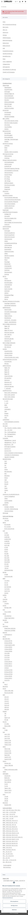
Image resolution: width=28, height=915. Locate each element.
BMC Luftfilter (6, 118)
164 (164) (6, 520)
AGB (4, 48)
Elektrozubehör (8, 156)
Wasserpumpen (8, 272)
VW (5, 492)
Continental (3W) (8, 576)
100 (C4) (6, 568)
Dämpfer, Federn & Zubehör (11, 151)
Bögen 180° (7, 326)
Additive (6, 293)
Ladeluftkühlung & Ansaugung (10, 212)
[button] (20, 1)
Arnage (6, 574)
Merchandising (7, 867)
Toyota (4, 771)
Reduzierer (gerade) (9, 332)
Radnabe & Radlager (9, 116)
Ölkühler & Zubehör (9, 255)
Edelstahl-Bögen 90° (9, 93)
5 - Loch (6, 403)
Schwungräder (7, 266)
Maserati (5, 632)
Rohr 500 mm (7, 347)
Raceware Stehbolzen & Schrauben (11, 301)
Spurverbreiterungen (8, 399)
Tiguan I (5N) (7, 788)
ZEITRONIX (5, 504)
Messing (6, 363)
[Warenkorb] (25, 1)
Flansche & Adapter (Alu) (10, 218)
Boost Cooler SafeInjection (10, 392)
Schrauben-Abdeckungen (10, 311)
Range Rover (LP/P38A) (9, 630)
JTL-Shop (16, 913)
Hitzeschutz (5, 191)
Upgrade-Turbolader (9, 457)
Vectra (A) (6, 705)
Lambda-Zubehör (8, 208)
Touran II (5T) (7, 792)
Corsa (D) (6, 703)
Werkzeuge (5, 513)
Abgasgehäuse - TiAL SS (10, 442)
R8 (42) (6, 551)
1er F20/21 (6, 580)
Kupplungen (6, 210)
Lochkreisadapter (7, 226)
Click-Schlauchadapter (9, 203)
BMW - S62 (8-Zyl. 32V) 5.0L (9, 849)
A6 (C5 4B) (6, 545)
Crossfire (6, 603)
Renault (6, 484)
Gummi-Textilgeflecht (9, 496)
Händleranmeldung (7, 53)
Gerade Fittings (8, 174)
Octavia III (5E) (7, 753)
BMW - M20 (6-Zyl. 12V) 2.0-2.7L (10, 820)
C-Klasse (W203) (8, 649)
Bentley (4, 572)
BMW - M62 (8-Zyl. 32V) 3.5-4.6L (10, 835)
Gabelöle (6, 297)
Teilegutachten (6, 64)
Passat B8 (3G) (7, 780)
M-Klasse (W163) (8, 672)
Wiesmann (5, 802)
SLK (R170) (6, 680)
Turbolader (5, 438)
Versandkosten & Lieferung (9, 69)
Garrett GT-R (7, 448)
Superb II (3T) (7, 757)
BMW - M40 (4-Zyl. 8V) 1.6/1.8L (10, 822)
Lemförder (6, 145)
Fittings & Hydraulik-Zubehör (10, 160)
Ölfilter (6, 253)
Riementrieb (7, 264)
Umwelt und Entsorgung (8, 72)
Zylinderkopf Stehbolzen (10, 305)
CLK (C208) (6, 653)
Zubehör (6, 129)
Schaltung (6, 158)
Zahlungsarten (6, 67)
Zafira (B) (6, 709)
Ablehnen (14, 909)
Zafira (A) (6, 707)
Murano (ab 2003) (8, 692)
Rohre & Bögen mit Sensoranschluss (13, 222)
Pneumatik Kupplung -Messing (11, 168)
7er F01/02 (6, 589)
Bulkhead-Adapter (8, 183)
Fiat (5, 465)
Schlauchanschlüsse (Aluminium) (12, 199)
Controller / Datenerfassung (11, 509)
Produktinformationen (8, 51)
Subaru (6, 490)
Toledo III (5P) (7, 742)
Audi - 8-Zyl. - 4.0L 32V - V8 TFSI (10, 816)
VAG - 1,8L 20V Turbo (8, 853)
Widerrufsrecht (6, 45)
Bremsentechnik (7, 131)
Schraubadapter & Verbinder (11, 170)
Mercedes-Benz (8, 471)
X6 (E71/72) (7, 591)
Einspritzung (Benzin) (9, 232)
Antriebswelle (7, 112)
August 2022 (6, 878)
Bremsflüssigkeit (8, 135)
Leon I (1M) (7, 734)
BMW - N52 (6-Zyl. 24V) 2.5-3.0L (10, 841)
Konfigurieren (14, 905)
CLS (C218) (6, 657)
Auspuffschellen (8, 89)
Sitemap (5, 35)
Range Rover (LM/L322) (9, 628)
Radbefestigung (6, 307)
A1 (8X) (6, 533)
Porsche (6, 415)
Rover (4, 728)
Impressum (5, 32)
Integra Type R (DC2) (9, 618)
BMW (5, 405)
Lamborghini (7, 409)
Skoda (5, 488)
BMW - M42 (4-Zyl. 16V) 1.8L (9, 824)
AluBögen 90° (7, 214)
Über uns (5, 29)
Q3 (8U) (6, 549)
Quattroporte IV (8, 634)
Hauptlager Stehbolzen (10, 303)
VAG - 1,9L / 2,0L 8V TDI (8, 855)
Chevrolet (5, 599)
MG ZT (6, 684)
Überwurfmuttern (8, 172)
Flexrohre (6, 100)
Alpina (4, 522)
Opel (5, 411)
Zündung (6, 274)
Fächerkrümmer (8, 239)
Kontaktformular (7, 56)
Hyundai (5, 620)
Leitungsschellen (8, 353)
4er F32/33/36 (7, 586)
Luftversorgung (8, 245)
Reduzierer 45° (8, 382)
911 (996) (6, 724)
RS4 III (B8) (6, 560)
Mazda (4, 636)
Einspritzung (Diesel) (9, 235)
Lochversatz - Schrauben (10, 320)
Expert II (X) (7, 717)
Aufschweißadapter (9, 162)
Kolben (6, 241)
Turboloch (6, 193)
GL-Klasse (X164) (8, 670)
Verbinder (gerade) (8, 338)
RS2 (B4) (6, 553)
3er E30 (6, 584)
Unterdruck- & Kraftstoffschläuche (11, 494)
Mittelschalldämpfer (9, 102)
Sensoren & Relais (8, 511)
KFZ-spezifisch (7, 378)
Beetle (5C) (7, 777)
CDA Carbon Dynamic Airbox (11, 120)
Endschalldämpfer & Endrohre (11, 421)
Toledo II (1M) (7, 740)
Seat (5, 486)
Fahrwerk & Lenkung (8, 143)
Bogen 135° (7, 367)
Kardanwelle (7, 114)
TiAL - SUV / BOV (8, 430)
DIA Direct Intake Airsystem (11, 122)
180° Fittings (7, 181)
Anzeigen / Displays (9, 506)
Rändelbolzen (7, 318)
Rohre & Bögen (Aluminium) (9, 324)
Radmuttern (7, 313)
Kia (3, 624)
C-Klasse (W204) (8, 651)
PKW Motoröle (7, 280)
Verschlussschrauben (9, 185)
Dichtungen (7, 91)
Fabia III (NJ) (7, 748)
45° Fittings (7, 176)
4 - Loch (6, 401)
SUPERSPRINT (6, 419)
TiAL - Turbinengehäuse (10, 432)
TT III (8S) (6, 566)
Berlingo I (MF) (7, 607)
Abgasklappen (7, 87)
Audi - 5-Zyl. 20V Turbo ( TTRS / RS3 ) (11, 810)
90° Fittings (7, 178)
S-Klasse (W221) (8, 678)
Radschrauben (7, 309)
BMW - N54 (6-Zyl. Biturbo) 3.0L (10, 843)
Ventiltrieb (6, 270)
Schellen (5, 349)
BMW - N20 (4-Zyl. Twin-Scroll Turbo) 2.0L (13, 837)
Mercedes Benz (6, 638)
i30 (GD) (6, 622)
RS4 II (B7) (6, 557)
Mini (5, 473)
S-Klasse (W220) (8, 676)
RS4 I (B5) (6, 555)
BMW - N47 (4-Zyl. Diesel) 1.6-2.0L (11, 839)
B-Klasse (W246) (8, 643)
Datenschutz (6, 43)
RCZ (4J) (6, 719)
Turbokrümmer (8, 268)
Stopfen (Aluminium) (9, 205)
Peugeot (6, 413)
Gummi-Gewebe (8, 500)
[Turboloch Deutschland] (8, 1)
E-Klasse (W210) (8, 661)
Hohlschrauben (8, 164)
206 (5, 713)
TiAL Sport (5, 426)
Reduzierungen (8, 104)
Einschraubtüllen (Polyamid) (11, 201)
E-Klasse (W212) (8, 665)
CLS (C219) (6, 659)
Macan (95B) (7, 726)
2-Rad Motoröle (8, 284)
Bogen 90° (6, 374)
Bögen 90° (6, 328)
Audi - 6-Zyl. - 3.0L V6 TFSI (9, 814)
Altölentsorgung (6, 37)
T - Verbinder (7, 388)
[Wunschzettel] (22, 1)
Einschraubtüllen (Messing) (11, 197)
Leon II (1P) (7, 736)
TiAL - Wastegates (8, 436)
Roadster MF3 (7, 804)
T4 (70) (6, 784)
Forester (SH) (7, 763)
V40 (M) (6, 800)
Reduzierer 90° (8, 384)
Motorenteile (6, 228)
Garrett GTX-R (7, 450)
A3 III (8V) (6, 535)
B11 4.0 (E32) (7, 526)
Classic (6, 278)
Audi (5, 461)
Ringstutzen (7, 189)
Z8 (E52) (6, 593)
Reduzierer (7, 380)
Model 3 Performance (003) (10, 769)
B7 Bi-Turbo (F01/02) (9, 528)
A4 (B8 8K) (6, 541)
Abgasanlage (6, 85)
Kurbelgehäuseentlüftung (10, 243)
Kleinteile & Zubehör (8, 195)
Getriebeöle (7, 286)
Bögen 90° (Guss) (8, 330)
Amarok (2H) (7, 775)
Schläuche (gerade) (9, 386)
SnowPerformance (7, 390)
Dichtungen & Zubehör (9, 446)
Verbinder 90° (7, 340)
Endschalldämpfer (8, 95)
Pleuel (5, 259)
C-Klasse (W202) (8, 647)
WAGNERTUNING (7, 459)
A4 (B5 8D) (6, 537)
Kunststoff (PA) (7, 361)
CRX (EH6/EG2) (7, 616)
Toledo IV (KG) (7, 744)
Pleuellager (7, 262)
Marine (6, 299)
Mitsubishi (7, 475)
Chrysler (5, 601)
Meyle (5, 147)
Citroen (6, 407)
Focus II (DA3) (7, 611)
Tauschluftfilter (8, 127)
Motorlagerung (8, 247)
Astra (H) (6, 699)
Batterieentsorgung (7, 40)
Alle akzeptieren (14, 901)
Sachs (5, 149)
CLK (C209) (6, 655)
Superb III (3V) (7, 759)
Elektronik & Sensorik (9, 237)
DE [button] (15, 1)
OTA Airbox (7, 124)
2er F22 (6, 582)
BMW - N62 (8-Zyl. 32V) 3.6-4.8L (10, 845)
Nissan (6, 477)
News (4, 21)
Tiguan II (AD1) (7, 790)
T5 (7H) (6, 786)
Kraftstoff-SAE (7, 166)
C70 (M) (6, 796)
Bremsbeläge (7, 133)
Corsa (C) (6, 701)
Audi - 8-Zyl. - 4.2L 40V (8, 818)
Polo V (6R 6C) (7, 782)
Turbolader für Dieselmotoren (11, 455)
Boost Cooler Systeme (9, 394)
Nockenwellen (7, 249)
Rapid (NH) (7, 755)
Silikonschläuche (7, 365)
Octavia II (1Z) (7, 750)
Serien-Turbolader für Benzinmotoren (13, 452)
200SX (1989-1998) (8, 690)
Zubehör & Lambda (9, 108)
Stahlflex (6, 502)
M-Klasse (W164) (8, 674)
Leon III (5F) (7, 738)
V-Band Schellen (8, 355)
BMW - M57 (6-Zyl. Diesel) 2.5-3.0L (11, 833)
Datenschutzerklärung (7, 897)
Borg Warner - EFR (8, 444)
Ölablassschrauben (9, 251)
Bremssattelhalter (8, 137)
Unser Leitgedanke (7, 61)
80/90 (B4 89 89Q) (8, 570)
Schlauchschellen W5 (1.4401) (11, 357)
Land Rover (5, 626)
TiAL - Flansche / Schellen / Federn (12, 428)
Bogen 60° (6, 372)
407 (5, 715)
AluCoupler (7, 216)
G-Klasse (6, 667)
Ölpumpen (7, 257)
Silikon (6, 498)
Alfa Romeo (5, 518)
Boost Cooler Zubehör (9, 396)
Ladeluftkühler (7, 220)
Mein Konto (5, 27)
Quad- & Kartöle (8, 288)
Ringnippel (7, 187)
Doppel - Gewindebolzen (10, 322)
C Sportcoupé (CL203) (9, 645)
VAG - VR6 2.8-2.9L (7, 862)
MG (3, 682)
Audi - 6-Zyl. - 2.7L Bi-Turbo (9, 812)
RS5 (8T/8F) (7, 562)
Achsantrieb (6, 110)
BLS (5, 597)
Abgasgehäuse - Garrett (10, 440)
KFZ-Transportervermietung (9, 24)
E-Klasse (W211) (8, 663)
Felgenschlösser (8, 315)
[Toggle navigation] (2, 1)
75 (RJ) (5, 730)
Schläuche (6, 224)
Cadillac (5, 595)
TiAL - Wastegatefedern (10, 434)
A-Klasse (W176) (8, 640)
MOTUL (4, 276)
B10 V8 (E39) (7, 524)
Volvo (5, 417)
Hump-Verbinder (8, 376)
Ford (5, 467)
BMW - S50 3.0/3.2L (7, 847)
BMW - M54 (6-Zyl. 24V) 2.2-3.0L (10, 831)
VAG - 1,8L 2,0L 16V (7, 851)
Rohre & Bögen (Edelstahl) (9, 342)
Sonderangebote (7, 865)
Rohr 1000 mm (7, 106)
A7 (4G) (6, 547)
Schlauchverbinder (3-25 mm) (10, 359)
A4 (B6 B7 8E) (7, 539)
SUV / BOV (5, 423)
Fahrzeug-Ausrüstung (8, 154)
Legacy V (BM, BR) (8, 765)
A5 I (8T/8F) (7, 543)
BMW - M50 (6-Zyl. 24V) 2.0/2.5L (10, 828)
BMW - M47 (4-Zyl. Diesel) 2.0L (10, 826)
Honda (6, 469)
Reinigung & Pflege (8, 295)
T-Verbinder (7, 336)
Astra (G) (6, 697)
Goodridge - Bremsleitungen (11, 139)
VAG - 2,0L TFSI (6, 858)
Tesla (4, 767)
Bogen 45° (6, 369)
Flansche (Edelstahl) (9, 98)
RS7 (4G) (6, 564)
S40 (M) (6, 798)
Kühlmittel (6, 291)
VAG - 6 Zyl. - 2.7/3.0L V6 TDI (9, 860)
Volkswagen (5, 773)
